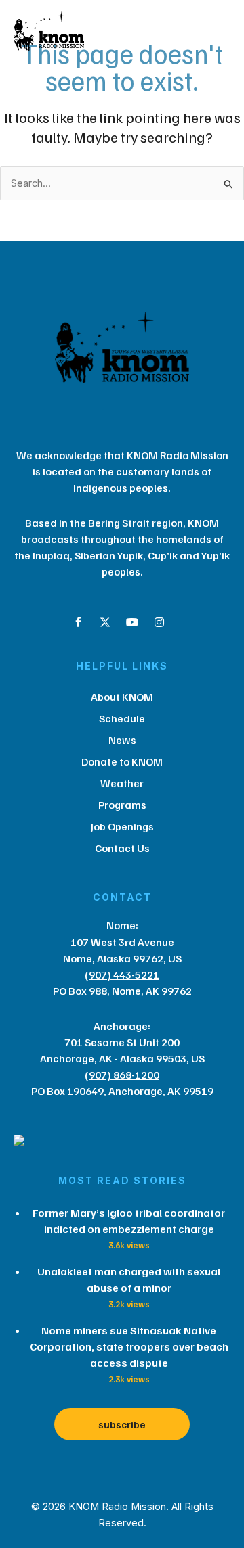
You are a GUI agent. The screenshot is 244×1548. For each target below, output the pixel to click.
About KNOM (122, 696)
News (122, 740)
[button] (78, 622)
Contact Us (122, 848)
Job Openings (122, 826)
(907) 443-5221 (122, 974)
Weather (122, 783)
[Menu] (168, 34)
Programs (122, 805)
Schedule (122, 718)
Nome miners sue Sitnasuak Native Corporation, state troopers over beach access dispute (129, 1346)
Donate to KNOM (122, 761)
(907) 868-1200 (122, 1074)
